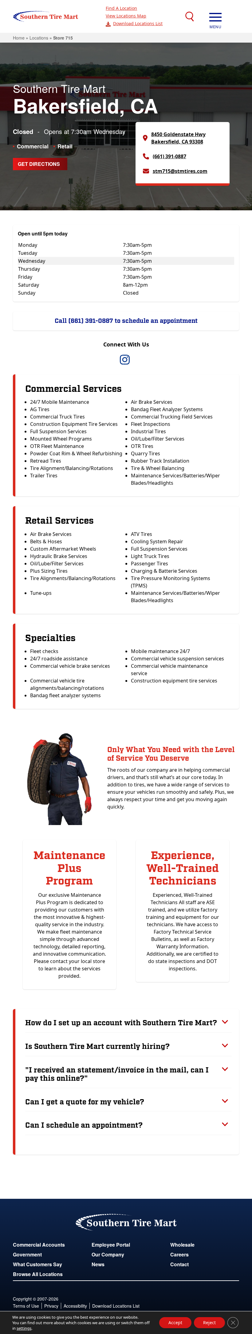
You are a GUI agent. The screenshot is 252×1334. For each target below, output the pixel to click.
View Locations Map (126, 16)
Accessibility (75, 1306)
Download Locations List (138, 23)
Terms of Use (26, 1306)
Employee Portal (111, 1244)
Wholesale (182, 1244)
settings (24, 1328)
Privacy (51, 1306)
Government (27, 1254)
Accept (175, 1322)
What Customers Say (37, 1264)
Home (19, 38)
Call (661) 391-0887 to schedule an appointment (126, 321)
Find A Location (121, 8)
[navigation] (215, 16)
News (98, 1264)
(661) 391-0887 (169, 156)
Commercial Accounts (39, 1244)
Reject (209, 1322)
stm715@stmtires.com (180, 171)
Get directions (39, 163)
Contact (179, 1264)
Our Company (108, 1254)
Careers (179, 1254)
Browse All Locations (38, 1274)
